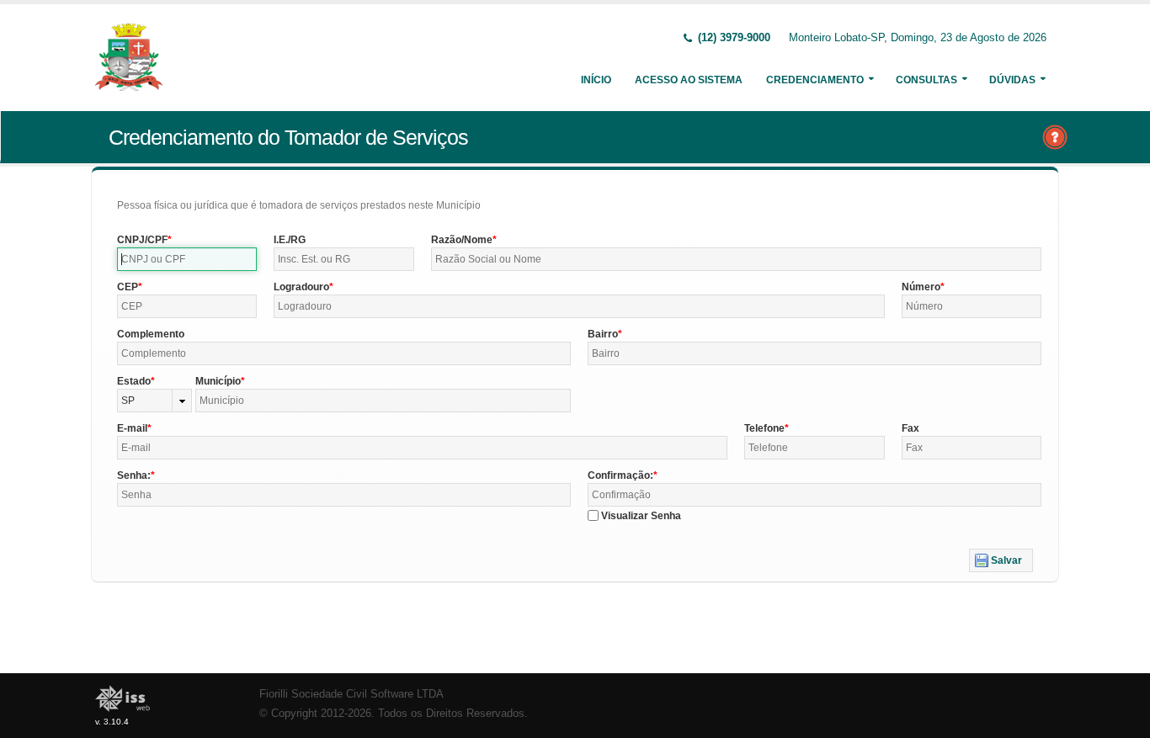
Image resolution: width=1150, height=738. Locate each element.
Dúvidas (1012, 80)
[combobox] (154, 400)
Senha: (134, 475)
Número (921, 287)
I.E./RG (290, 240)
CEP (127, 287)
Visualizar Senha (641, 516)
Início (596, 80)
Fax (910, 428)
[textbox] (187, 259)
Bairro (603, 334)
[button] (1001, 560)
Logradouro (301, 287)
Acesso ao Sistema (689, 80)
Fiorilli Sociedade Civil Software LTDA (351, 694)
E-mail (132, 428)
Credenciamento (815, 80)
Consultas (926, 80)
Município (218, 381)
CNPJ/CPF (142, 240)
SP (128, 400)
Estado (134, 381)
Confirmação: (620, 475)
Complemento (150, 334)
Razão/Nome (461, 240)
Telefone (764, 428)
